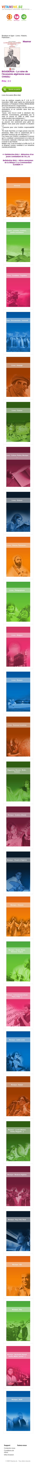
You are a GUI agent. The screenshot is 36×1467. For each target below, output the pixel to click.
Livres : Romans (16, 680)
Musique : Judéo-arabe (17, 1040)
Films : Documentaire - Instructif (17, 320)
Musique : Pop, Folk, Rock (17, 1219)
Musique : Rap (17, 1309)
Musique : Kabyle (17, 1085)
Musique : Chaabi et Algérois (17, 860)
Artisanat (17, 185)
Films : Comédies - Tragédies (17, 275)
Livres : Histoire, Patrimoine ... (17, 545)
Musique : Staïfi (17, 1399)
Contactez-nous (9, 1448)
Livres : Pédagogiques (17, 590)
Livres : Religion (17, 635)
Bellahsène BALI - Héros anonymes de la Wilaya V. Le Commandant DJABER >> (18, 162)
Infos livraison (9, 1455)
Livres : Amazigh (17, 365)
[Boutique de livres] (9, 15)
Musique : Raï (17, 1264)
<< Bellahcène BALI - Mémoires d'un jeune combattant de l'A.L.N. (18, 155)
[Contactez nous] (23, 15)
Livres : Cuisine (17, 410)
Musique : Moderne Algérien (17, 1174)
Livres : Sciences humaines (17, 725)
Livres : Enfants (17, 500)
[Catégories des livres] (16, 15)
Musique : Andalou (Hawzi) (17, 815)
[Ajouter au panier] (12, 89)
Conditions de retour (9, 1451)
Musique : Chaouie (16, 905)
